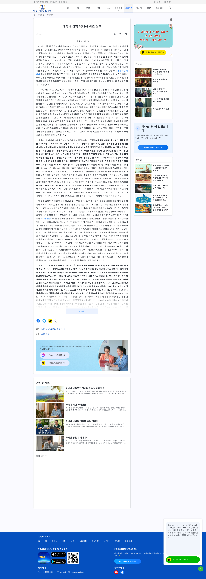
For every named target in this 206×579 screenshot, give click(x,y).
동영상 (88, 8)
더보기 (138, 142)
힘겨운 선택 (44, 334)
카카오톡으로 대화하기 (153, 147)
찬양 (98, 8)
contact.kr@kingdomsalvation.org (73, 572)
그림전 (149, 8)
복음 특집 (118, 8)
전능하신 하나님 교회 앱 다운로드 (52, 549)
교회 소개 (159, 8)
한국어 (169, 2)
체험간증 (128, 8)
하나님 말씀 (45, 218)
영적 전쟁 (50, 15)
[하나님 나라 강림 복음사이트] (42, 8)
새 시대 (139, 8)
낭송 (108, 8)
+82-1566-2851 (47, 572)
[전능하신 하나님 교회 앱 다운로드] (44, 558)
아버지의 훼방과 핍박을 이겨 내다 (53, 329)
